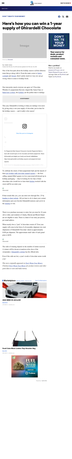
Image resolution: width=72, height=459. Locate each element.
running (7, 203)
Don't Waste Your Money (13, 16)
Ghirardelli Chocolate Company (22, 165)
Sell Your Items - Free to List (23, 280)
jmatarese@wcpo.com (55, 70)
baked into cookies (8, 92)
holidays (21, 92)
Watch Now (65, 3)
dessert (14, 76)
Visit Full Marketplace (41, 280)
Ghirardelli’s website (18, 252)
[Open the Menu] (3, 3)
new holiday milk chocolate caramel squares (20, 173)
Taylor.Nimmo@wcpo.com (57, 72)
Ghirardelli (10, 59)
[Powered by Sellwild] (44, 380)
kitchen (32, 181)
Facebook (63, 74)
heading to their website (10, 198)
